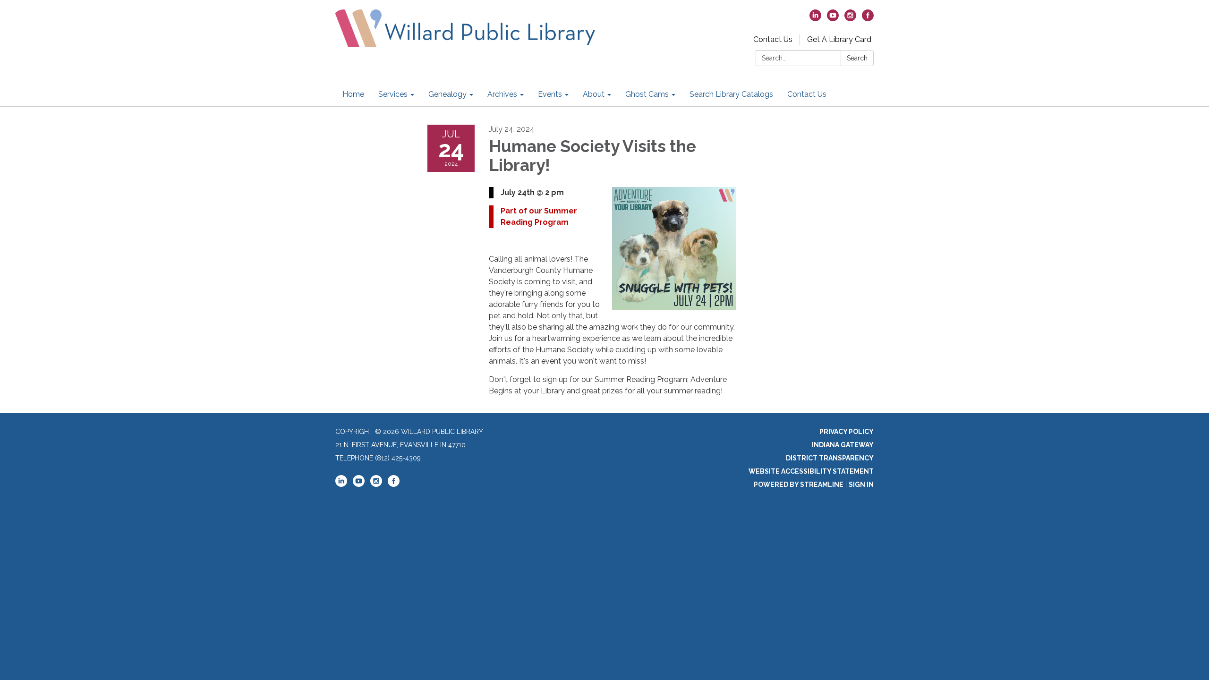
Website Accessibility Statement (811, 471)
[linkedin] (815, 18)
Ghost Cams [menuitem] (647, 94)
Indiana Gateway (843, 445)
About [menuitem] (593, 94)
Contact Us (772, 39)
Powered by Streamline (798, 484)
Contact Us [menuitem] (806, 94)
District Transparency (830, 458)
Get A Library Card (839, 39)
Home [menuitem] (353, 94)
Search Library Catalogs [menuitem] (731, 94)
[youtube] (833, 18)
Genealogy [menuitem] (447, 94)
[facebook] (868, 18)
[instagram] (850, 18)
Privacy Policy (846, 431)
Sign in (861, 484)
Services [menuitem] (393, 94)
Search (857, 58)
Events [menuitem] (550, 94)
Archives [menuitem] (502, 94)
